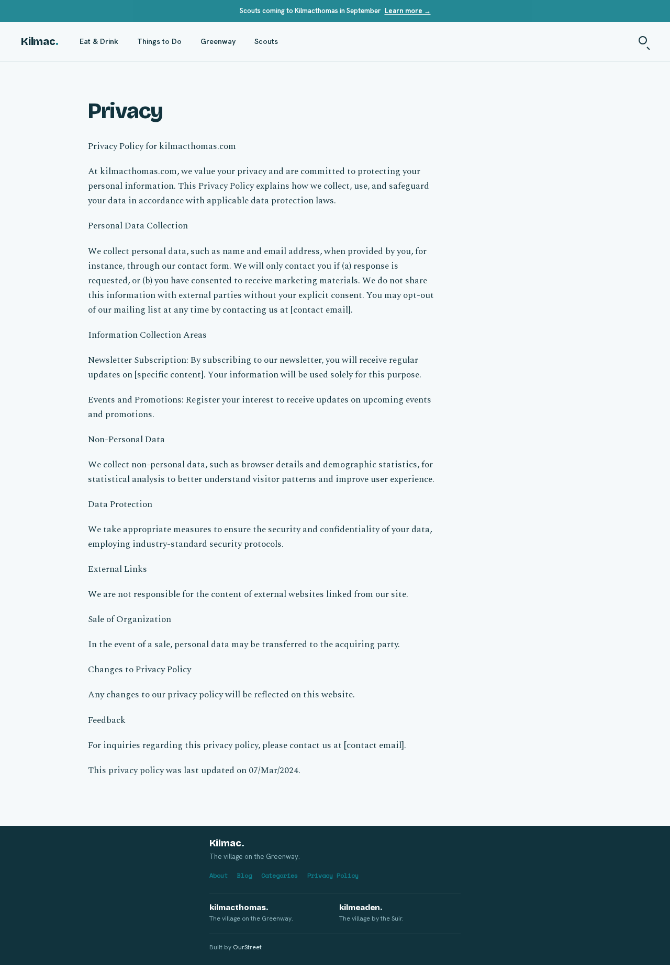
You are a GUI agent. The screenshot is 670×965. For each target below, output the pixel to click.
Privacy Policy (333, 875)
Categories (279, 875)
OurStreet (247, 947)
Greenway (218, 41)
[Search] (644, 41)
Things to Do (159, 41)
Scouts (266, 41)
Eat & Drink (99, 41)
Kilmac (40, 41)
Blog (244, 875)
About (218, 875)
